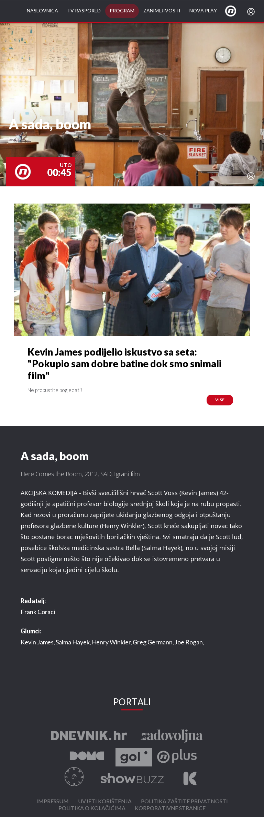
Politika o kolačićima (91, 808)
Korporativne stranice (170, 808)
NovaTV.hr (235, 10)
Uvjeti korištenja (105, 801)
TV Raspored (84, 11)
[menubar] (252, 12)
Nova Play (203, 11)
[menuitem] (252, 12)
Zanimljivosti (161, 11)
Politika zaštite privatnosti (184, 801)
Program (122, 11)
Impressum (52, 801)
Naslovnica (42, 11)
